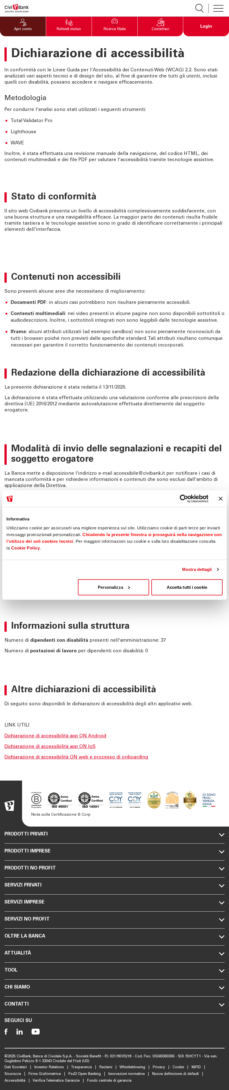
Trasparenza (82, 1067)
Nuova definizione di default (176, 1074)
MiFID (197, 1067)
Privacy (159, 1067)
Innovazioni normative (127, 1074)
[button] (23, 26)
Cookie (179, 1067)
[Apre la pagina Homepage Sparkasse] (16, 8)
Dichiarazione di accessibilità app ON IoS (50, 747)
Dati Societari (16, 1067)
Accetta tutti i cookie (187, 587)
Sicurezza (13, 1074)
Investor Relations (49, 1067)
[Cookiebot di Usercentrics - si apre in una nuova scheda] (183, 499)
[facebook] (6, 1032)
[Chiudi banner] (221, 499)
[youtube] (36, 1032)
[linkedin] (19, 1032)
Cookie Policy (25, 547)
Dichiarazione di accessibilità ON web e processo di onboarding (76, 757)
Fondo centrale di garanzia (109, 1081)
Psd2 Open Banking (85, 1074)
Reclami (106, 1067)
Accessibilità (15, 1081)
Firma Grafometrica (45, 1074)
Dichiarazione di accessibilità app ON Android (55, 736)
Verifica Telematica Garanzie (57, 1081)
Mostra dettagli (197, 569)
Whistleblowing (133, 1067)
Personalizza (110, 587)
